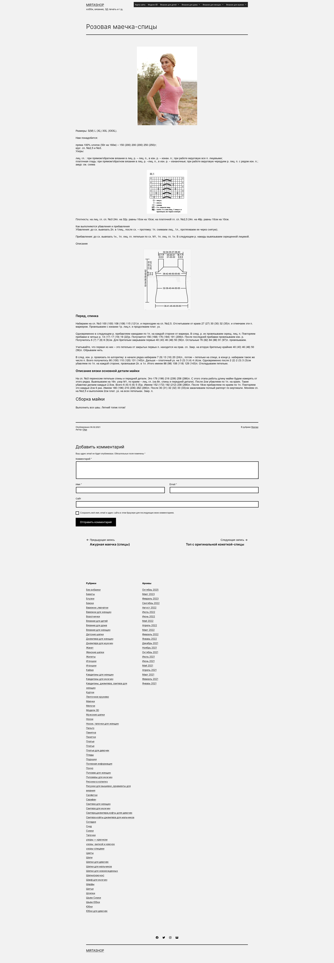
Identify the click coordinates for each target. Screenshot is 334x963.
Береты (90, 594)
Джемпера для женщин (99, 638)
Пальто (90, 728)
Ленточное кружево (97, 696)
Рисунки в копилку (97, 781)
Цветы (90, 853)
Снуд (89, 826)
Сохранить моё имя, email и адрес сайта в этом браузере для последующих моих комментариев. (127, 512)
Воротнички (93, 616)
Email (173, 484)
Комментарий (84, 458)
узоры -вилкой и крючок (100, 844)
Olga (85, 429)
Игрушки (91, 661)
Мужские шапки (95, 714)
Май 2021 (147, 665)
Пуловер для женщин (98, 772)
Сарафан (91, 799)
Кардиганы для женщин (100, 674)
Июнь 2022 (148, 616)
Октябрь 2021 (150, 652)
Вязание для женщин (212, 4)
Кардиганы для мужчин (99, 679)
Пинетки (91, 737)
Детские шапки (95, 634)
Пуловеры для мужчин (99, 777)
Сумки (90, 830)
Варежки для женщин (98, 612)
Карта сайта (140, 4)
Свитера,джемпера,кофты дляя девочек (109, 812)
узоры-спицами (95, 848)
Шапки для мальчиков (99, 866)
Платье (90, 741)
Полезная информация (99, 763)
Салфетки (91, 795)
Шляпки (90, 893)
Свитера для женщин (98, 804)
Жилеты (91, 656)
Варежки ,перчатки (97, 607)
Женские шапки (95, 652)
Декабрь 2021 (150, 643)
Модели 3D (153, 4)
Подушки (91, 759)
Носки (89, 719)
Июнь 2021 (148, 661)
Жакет (90, 647)
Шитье (90, 888)
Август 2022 (149, 607)
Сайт (78, 498)
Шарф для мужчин (96, 879)
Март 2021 (148, 674)
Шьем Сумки (93, 897)
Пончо (89, 768)
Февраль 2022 (150, 634)
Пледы (90, 754)
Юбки (89, 906)
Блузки (90, 598)
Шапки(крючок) (95, 875)
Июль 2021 (148, 656)
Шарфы (90, 884)
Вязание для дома (190, 4)
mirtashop (95, 5)
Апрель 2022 (149, 625)
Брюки (90, 603)
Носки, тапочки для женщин (102, 723)
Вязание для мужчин (235, 4)
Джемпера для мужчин (99, 643)
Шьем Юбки (93, 902)
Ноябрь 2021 (149, 647)
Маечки (254, 426)
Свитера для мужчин (98, 808)
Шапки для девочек (97, 862)
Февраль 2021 (150, 679)
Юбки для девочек (97, 911)
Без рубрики (93, 589)
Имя (79, 484)
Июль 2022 (148, 612)
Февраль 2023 (150, 598)
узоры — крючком (97, 839)
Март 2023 (148, 594)
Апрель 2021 (149, 670)
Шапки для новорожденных (102, 871)
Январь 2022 (149, 638)
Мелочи (90, 705)
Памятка (91, 732)
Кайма (90, 670)
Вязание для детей (168, 4)
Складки (91, 821)
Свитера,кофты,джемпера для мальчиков (110, 817)
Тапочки (91, 835)
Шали (89, 857)
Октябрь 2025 (150, 589)
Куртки (90, 692)
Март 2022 (148, 630)
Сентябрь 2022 (151, 603)
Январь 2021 (149, 683)
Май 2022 (147, 621)
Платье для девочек (97, 750)
